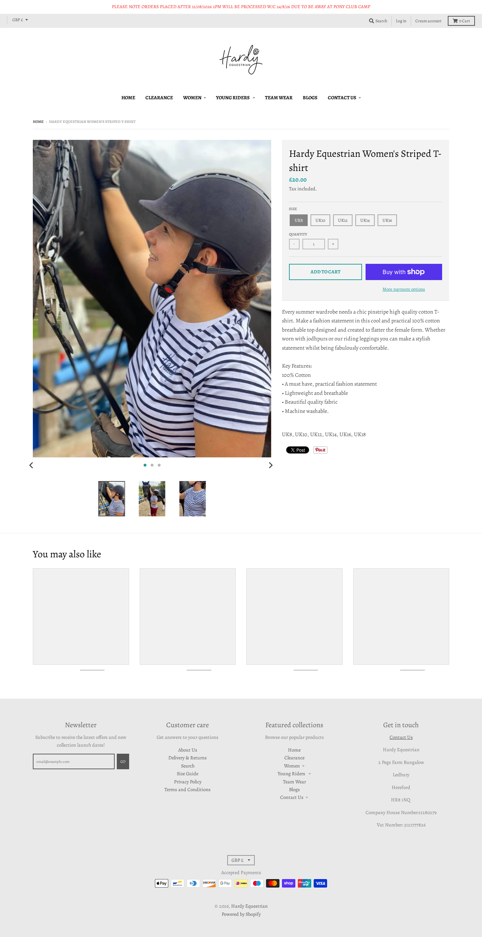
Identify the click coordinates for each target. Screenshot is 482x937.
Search (187, 766)
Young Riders (292, 773)
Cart (464, 21)
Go (123, 761)
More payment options (403, 289)
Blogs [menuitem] (310, 97)
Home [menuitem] (128, 97)
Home (38, 121)
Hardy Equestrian (249, 906)
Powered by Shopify (241, 914)
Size (293, 209)
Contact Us (291, 797)
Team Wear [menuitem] (279, 97)
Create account (428, 21)
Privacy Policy (187, 781)
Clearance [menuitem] (159, 97)
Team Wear (294, 781)
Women (292, 766)
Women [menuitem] (192, 97)
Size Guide (187, 773)
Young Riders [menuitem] (233, 97)
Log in (401, 21)
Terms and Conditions (187, 789)
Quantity (298, 234)
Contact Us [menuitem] (342, 97)
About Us (187, 750)
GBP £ (17, 20)
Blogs (294, 789)
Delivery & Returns (187, 757)
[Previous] (32, 465)
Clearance (294, 757)
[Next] (270, 465)
